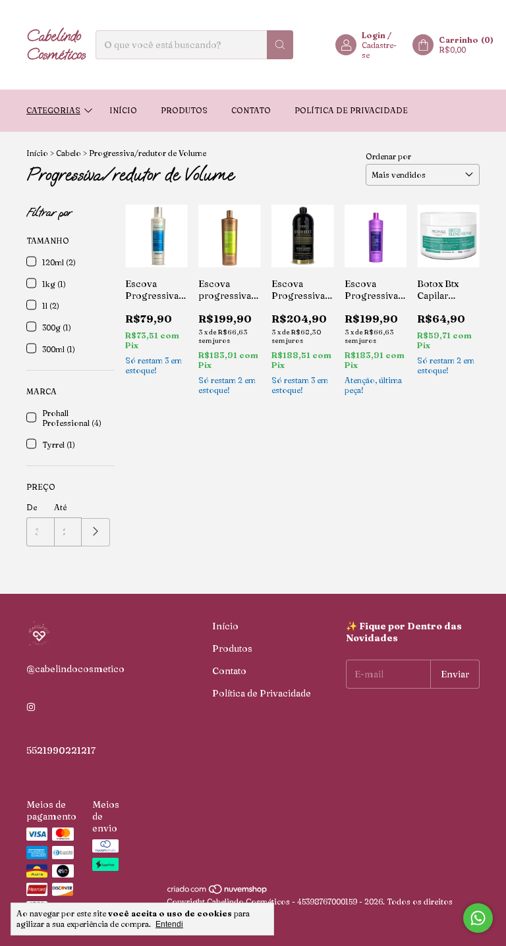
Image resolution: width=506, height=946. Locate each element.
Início (123, 110)
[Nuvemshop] (218, 892)
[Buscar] (280, 44)
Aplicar (96, 532)
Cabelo (68, 153)
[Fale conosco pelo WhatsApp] (478, 918)
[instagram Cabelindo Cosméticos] (31, 707)
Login (373, 35)
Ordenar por (388, 156)
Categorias (53, 110)
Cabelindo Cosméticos (55, 44)
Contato (251, 110)
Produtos (184, 110)
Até (60, 507)
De (31, 507)
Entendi (169, 924)
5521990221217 (61, 750)
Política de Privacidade (351, 110)
